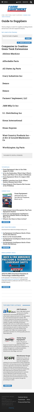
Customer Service (22, 397)
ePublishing (11, 408)
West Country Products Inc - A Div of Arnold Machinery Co (16, 137)
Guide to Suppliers (17, 15)
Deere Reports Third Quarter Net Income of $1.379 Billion (16, 185)
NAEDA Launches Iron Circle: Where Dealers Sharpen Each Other (15, 181)
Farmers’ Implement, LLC (14, 98)
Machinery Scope (23, 356)
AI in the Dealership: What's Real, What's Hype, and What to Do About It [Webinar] (17, 174)
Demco (5, 83)
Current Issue (21, 399)
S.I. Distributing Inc (12, 113)
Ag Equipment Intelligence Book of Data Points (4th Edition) (16, 233)
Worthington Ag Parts (13, 147)
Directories (8, 15)
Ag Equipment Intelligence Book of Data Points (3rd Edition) (16, 243)
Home (3, 15)
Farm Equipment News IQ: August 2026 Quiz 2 (16, 177)
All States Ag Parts (11, 68)
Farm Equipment (20, 193)
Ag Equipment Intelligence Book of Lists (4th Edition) (17, 239)
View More (6, 222)
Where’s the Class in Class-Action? (15, 219)
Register (25, 2)
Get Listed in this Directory (9, 32)
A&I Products (22, 309)
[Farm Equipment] (7, 200)
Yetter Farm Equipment (21, 339)
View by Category (25, 42)
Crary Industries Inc (12, 76)
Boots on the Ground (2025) (12, 237)
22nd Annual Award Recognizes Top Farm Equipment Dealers (17, 210)
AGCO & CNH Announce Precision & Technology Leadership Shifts (15, 274)
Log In (19, 2)
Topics (6, 2)
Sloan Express (9, 128)
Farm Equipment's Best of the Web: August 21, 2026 (15, 170)
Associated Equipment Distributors (11, 279)
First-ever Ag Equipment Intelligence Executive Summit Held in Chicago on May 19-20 (16, 215)
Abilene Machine (11, 53)
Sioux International (12, 120)
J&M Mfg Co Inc (10, 105)
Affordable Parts (10, 61)
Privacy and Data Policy (24, 402)
